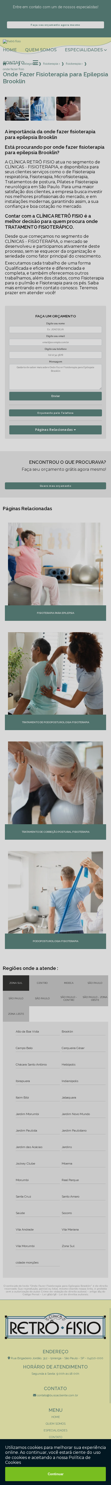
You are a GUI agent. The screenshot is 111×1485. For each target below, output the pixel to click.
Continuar (56, 1474)
